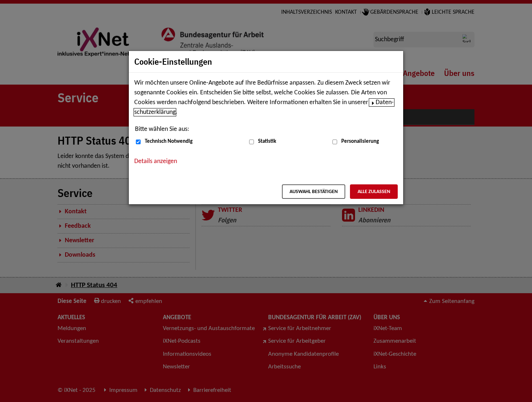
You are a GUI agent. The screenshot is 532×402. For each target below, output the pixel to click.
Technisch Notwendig (169, 141)
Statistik (267, 141)
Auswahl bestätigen (314, 191)
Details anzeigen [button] (155, 161)
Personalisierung (360, 141)
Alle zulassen (374, 191)
